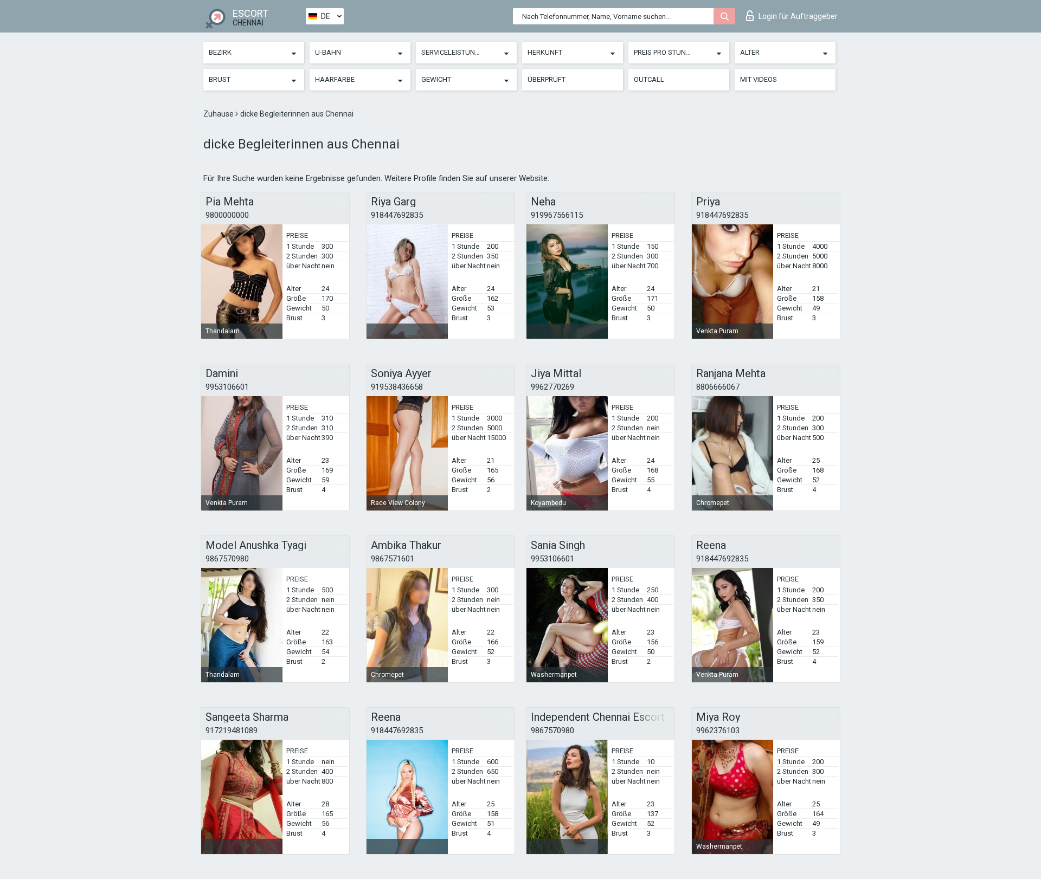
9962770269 (552, 387)
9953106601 (227, 387)
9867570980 (227, 559)
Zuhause (219, 113)
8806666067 (718, 387)
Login (798, 16)
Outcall (649, 79)
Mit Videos (758, 79)
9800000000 (227, 215)
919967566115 (557, 215)
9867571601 (392, 559)
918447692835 (397, 215)
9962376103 (718, 730)
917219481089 (231, 730)
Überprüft (547, 79)
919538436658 (397, 387)
